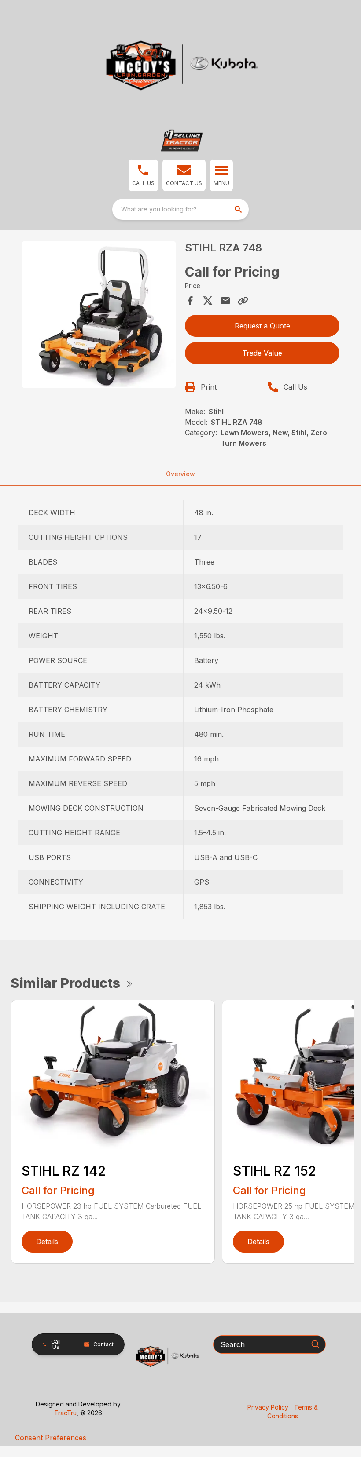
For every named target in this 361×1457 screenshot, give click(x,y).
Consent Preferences (50, 1437)
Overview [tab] (180, 473)
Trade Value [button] (262, 353)
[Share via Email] (225, 300)
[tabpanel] (99, 316)
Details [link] (47, 1241)
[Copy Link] (243, 300)
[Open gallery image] (99, 315)
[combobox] (180, 209)
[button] (143, 175)
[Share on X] (208, 300)
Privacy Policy (267, 1407)
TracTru (65, 1413)
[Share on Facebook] (190, 300)
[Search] (315, 1344)
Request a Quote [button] (262, 325)
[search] (239, 209)
